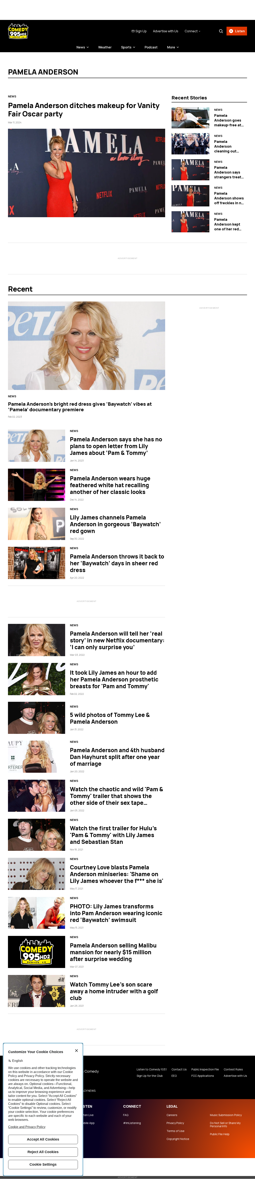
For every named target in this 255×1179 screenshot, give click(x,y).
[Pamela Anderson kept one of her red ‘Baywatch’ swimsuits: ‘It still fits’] (190, 221)
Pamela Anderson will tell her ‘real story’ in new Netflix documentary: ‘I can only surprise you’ (117, 640)
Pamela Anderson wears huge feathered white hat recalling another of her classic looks (110, 485)
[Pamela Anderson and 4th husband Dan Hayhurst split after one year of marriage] (36, 757)
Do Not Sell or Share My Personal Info (225, 1124)
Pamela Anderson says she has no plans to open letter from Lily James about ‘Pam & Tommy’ (116, 445)
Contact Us (179, 1069)
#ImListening (132, 1123)
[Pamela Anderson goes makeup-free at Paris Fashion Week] (190, 117)
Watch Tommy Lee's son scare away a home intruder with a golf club (114, 991)
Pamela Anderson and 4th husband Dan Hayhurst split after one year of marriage (117, 756)
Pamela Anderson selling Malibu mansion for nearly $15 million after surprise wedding (113, 952)
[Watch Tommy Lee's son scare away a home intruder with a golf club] (36, 991)
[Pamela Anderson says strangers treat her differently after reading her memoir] (190, 169)
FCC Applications (202, 1075)
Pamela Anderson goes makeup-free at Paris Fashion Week (227, 125)
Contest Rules (233, 1069)
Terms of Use (175, 1131)
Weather (105, 47)
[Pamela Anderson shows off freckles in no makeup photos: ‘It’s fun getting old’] (190, 195)
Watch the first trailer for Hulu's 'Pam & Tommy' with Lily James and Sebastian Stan (113, 834)
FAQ (125, 1115)
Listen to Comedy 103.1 (152, 1069)
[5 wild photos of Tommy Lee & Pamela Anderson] (36, 718)
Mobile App (87, 1123)
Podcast (151, 47)
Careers (172, 1115)
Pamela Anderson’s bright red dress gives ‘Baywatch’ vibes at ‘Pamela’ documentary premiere (80, 407)
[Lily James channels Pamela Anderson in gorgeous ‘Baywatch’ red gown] (36, 524)
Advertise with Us (165, 31)
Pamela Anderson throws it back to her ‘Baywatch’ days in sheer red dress (117, 563)
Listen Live (87, 1115)
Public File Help (220, 1134)
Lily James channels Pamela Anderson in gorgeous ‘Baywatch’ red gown (115, 524)
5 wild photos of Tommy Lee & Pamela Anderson (110, 718)
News (80, 47)
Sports (126, 47)
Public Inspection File (205, 1069)
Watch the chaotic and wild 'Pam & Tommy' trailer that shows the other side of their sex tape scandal (116, 799)
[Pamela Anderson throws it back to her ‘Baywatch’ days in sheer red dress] (36, 563)
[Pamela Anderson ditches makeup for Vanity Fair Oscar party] (86, 173)
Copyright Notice (178, 1139)
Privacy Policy (175, 1123)
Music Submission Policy (226, 1115)
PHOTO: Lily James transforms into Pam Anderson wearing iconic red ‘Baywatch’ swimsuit (116, 913)
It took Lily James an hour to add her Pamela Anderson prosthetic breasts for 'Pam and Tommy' (114, 679)
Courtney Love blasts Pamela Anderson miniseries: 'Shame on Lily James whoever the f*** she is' (116, 873)
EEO (174, 1075)
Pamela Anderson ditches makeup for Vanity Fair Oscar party (84, 109)
